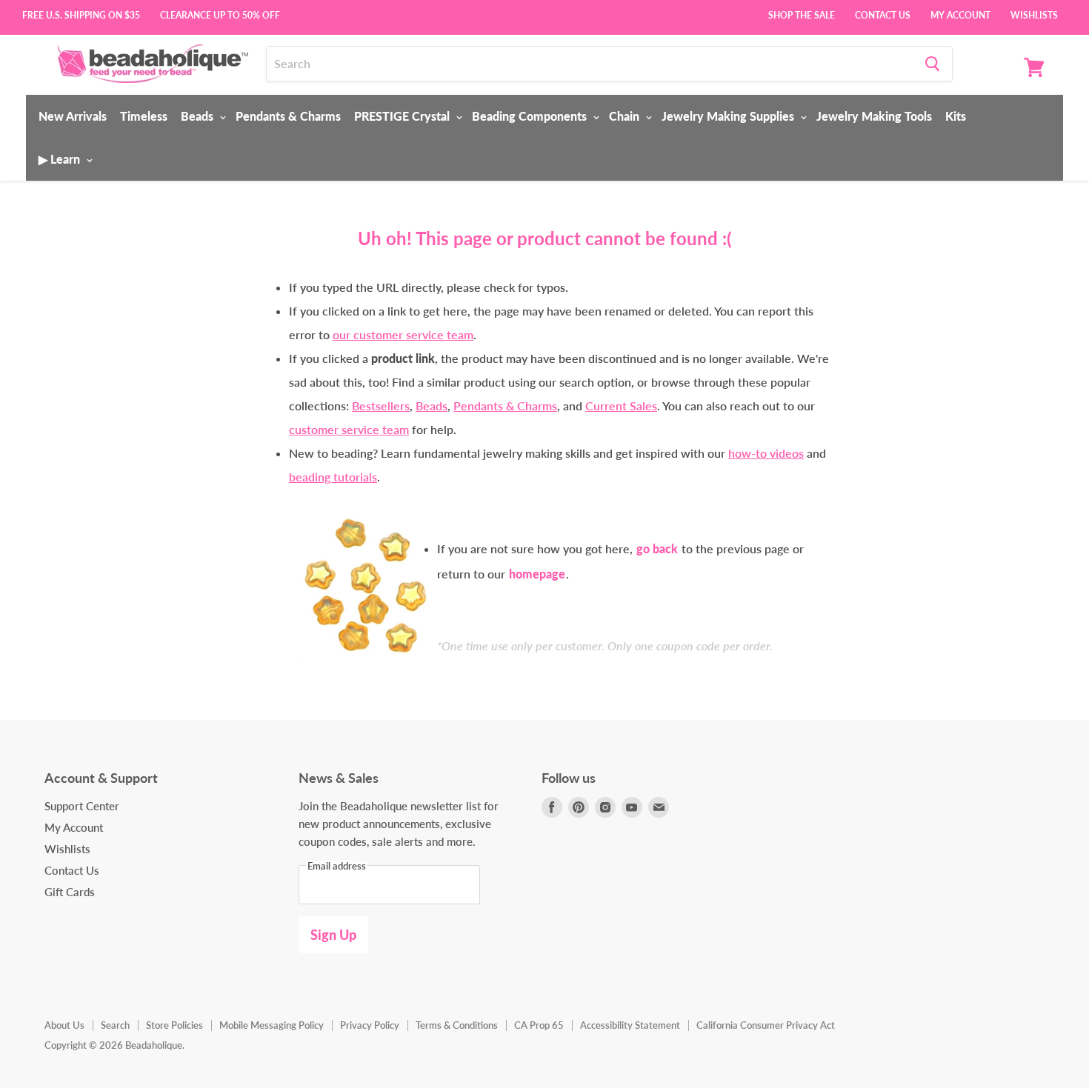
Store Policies (174, 1025)
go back (657, 548)
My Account (960, 14)
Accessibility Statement (630, 1025)
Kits (955, 116)
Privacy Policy (369, 1025)
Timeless (143, 116)
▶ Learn (61, 159)
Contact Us (882, 14)
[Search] (932, 64)
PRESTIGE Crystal (403, 116)
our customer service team (403, 334)
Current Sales (621, 405)
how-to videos (766, 453)
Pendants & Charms (288, 116)
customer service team (349, 429)
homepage (537, 574)
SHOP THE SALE (801, 14)
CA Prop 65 (539, 1025)
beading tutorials (333, 477)
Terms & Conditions (457, 1025)
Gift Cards (69, 891)
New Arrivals (73, 116)
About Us (64, 1025)
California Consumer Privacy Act (765, 1025)
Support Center (81, 805)
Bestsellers (381, 405)
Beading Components (531, 116)
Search (115, 1025)
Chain (625, 116)
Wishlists (1034, 14)
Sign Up (333, 935)
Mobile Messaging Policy (271, 1025)
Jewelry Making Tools (874, 116)
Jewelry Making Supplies (729, 116)
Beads (198, 116)
